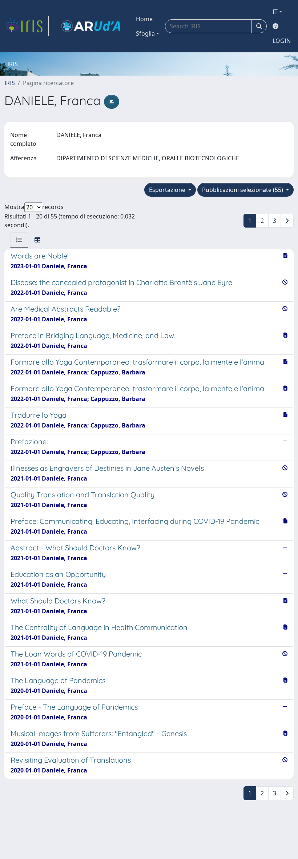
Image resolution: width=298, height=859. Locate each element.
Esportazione (168, 190)
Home (144, 19)
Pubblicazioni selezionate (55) (243, 190)
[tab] (19, 240)
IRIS (9, 83)
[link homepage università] (91, 26)
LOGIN (282, 41)
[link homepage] (26, 26)
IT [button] (275, 12)
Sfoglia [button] (145, 33)
